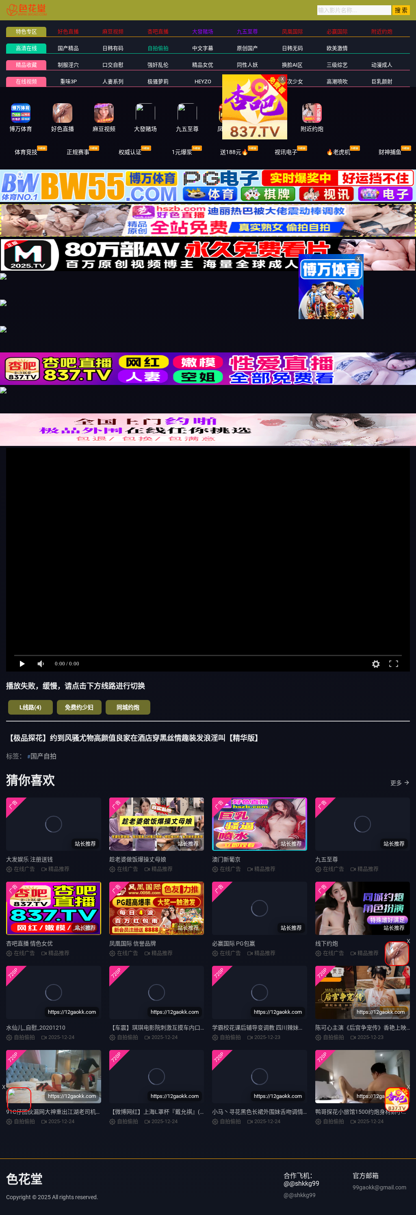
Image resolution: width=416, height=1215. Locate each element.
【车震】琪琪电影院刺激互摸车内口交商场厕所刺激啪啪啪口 (186, 1027)
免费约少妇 (79, 707)
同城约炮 (128, 707)
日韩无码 (292, 48)
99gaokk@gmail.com (379, 1187)
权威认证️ (130, 152)
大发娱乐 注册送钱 (29, 859)
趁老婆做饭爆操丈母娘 (137, 859)
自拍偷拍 (158, 48)
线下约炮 (326, 943)
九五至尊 (326, 859)
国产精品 (68, 48)
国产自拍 (43, 756)
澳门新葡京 (226, 859)
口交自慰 (113, 65)
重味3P (68, 81)
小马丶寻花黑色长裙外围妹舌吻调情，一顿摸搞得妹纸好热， (289, 1111)
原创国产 (247, 48)
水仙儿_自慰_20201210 (35, 1027)
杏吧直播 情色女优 (29, 943)
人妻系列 (113, 81)
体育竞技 (26, 152)
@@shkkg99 (300, 1195)
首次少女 (292, 81)
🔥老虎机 (338, 152)
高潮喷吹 (337, 81)
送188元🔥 (234, 152)
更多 (396, 783)
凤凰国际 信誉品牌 (132, 943)
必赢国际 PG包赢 (233, 943)
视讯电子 (286, 152)
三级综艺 (337, 65)
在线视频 (26, 81)
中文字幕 (202, 48)
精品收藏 (26, 65)
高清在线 (26, 48)
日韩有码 (113, 48)
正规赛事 (78, 152)
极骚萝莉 (158, 81)
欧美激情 (337, 48)
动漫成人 (381, 65)
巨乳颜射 (381, 81)
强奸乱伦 (158, 65)
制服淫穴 (68, 65)
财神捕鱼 (390, 152)
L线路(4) (30, 707)
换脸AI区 (292, 65)
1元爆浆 (182, 152)
